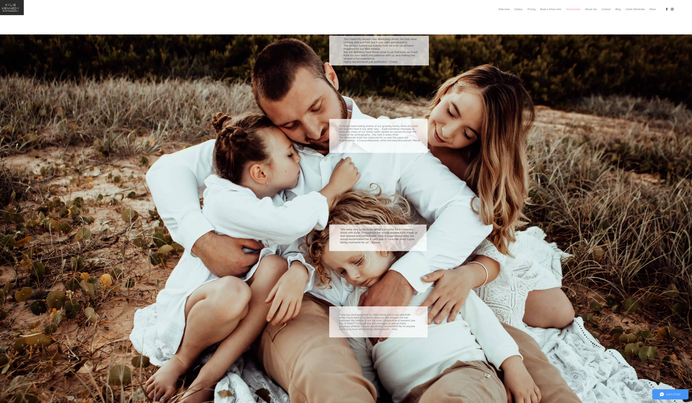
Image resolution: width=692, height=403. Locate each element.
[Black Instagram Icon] (672, 9)
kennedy (11, 8)
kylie (11, 4)
